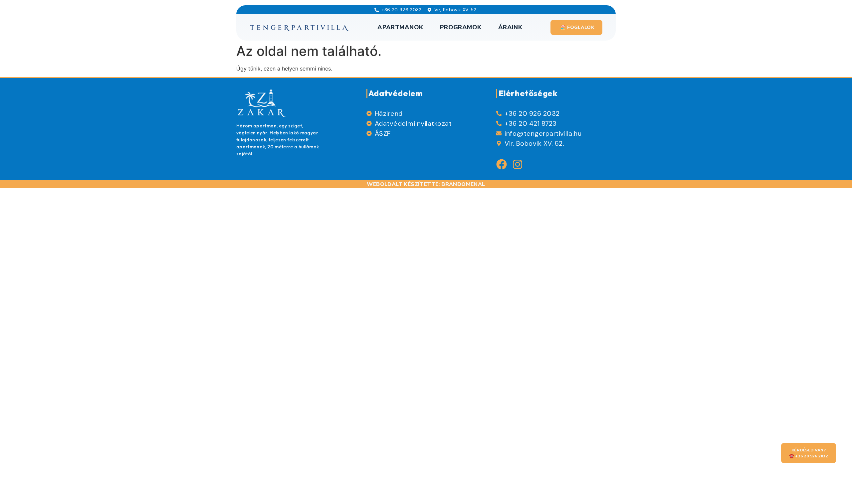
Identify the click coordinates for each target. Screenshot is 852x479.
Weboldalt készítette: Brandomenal (426, 184)
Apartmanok (400, 27)
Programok (461, 27)
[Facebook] (501, 164)
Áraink (510, 27)
